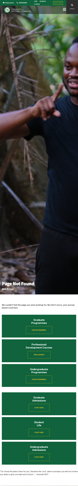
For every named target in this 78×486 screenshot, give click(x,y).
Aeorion (43, 1)
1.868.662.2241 (23, 3)
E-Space (37, 4)
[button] (39, 355)
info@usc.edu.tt (9, 3)
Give (35, 1)
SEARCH (72, 9)
